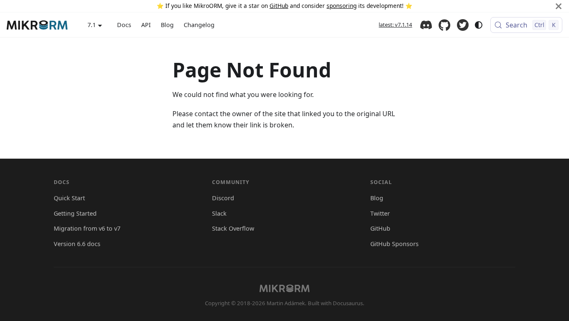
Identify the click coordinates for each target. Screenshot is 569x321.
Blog (167, 25)
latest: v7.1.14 (395, 24)
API (146, 25)
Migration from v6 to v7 (87, 228)
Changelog (199, 25)
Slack (219, 213)
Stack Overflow (233, 228)
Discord (426, 24)
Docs (124, 25)
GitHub (279, 6)
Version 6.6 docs (77, 244)
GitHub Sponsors (394, 244)
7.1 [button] (91, 25)
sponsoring (342, 6)
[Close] (558, 6)
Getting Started (75, 213)
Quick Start (69, 198)
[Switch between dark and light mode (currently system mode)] (478, 25)
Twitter (462, 24)
